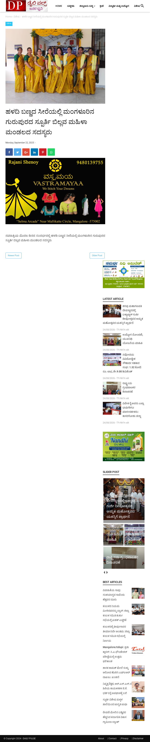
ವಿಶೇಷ (9, 23)
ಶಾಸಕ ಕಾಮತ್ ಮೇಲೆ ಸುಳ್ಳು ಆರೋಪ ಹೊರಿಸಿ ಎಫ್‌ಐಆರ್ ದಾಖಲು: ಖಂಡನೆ (116, 672)
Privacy (124, 738)
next (107, 572)
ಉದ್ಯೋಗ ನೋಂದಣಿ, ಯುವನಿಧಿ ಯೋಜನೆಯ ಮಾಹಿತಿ (133, 339)
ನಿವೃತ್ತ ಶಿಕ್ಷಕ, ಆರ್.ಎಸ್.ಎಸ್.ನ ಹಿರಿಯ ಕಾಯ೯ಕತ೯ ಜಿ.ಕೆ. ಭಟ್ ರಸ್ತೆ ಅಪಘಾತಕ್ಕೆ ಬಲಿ (117, 688)
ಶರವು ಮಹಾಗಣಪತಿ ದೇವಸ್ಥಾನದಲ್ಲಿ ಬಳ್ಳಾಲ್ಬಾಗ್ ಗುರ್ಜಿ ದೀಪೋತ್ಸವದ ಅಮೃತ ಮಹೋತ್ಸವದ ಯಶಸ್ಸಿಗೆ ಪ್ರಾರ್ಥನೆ (123, 314)
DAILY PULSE (29, 738)
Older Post (97, 255)
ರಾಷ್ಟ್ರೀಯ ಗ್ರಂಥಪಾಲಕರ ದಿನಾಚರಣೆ (129, 387)
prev (104, 572)
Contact (113, 738)
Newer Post (13, 255)
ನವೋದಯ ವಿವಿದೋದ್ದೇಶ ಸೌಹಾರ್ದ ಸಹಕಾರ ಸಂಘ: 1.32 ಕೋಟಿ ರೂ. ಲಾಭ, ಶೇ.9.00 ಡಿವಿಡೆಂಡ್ (122, 363)
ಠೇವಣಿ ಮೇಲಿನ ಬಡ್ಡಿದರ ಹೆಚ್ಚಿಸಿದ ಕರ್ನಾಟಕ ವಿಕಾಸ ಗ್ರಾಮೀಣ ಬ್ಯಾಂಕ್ (114, 717)
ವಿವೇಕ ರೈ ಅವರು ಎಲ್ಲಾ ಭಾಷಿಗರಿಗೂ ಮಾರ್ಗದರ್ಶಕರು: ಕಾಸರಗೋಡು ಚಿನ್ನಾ (133, 409)
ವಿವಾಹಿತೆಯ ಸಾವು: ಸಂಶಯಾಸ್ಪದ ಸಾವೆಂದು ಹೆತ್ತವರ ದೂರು (114, 595)
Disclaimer (138, 738)
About (101, 738)
